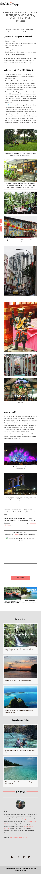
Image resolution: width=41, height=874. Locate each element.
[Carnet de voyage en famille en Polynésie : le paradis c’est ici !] (20, 700)
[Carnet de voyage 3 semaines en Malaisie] (20, 669)
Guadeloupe (23, 819)
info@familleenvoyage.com (18, 837)
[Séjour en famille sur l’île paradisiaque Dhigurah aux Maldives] (20, 771)
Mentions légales (20, 870)
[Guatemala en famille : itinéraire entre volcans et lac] (20, 739)
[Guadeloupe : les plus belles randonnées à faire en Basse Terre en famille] (20, 638)
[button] (35, 4)
